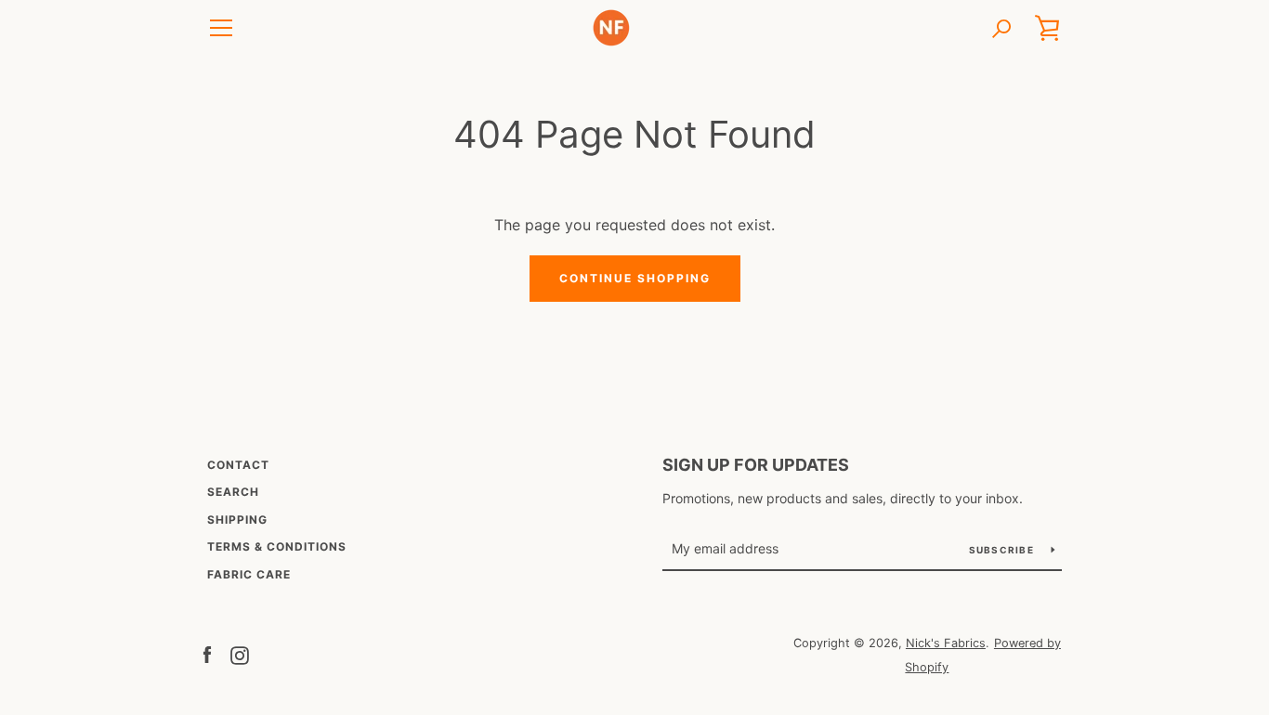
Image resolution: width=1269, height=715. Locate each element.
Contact (238, 465)
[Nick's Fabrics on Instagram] (239, 653)
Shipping (237, 519)
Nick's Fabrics (946, 643)
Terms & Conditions (277, 546)
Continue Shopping (635, 278)
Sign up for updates (755, 464)
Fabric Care (249, 574)
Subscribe (1003, 549)
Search (233, 492)
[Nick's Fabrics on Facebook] (207, 653)
